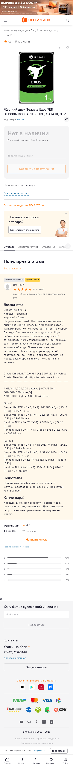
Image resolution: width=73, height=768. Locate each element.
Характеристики (28, 246)
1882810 (21, 119)
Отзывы (48, 246)
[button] (7, 761)
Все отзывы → (12, 268)
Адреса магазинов (15, 658)
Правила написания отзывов (16, 547)
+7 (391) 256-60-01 (15, 652)
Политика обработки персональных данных (36, 738)
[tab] (9, 248)
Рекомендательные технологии (36, 743)
